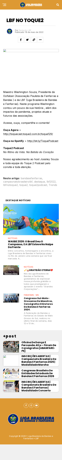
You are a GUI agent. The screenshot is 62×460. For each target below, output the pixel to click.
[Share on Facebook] (21, 40)
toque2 (23, 185)
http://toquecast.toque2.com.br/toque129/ (28, 134)
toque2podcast (38, 185)
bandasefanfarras (31, 178)
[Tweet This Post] (27, 40)
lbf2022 (51, 181)
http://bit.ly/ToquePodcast (42, 141)
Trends (53, 185)
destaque (39, 181)
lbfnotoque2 (10, 185)
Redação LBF (25, 30)
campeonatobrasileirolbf (18, 181)
